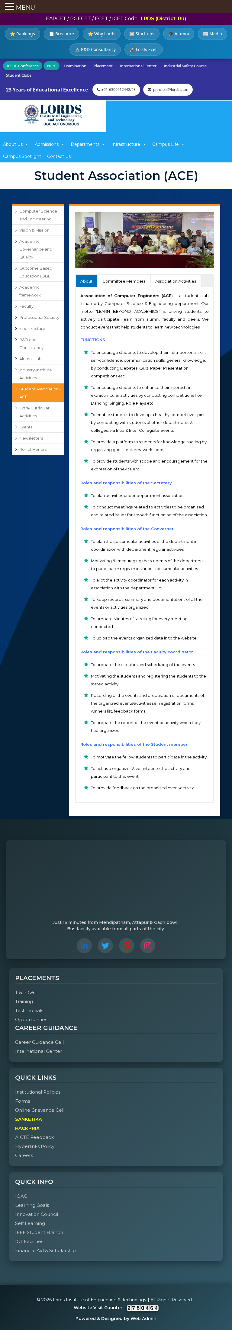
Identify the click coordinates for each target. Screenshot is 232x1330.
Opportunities (31, 1019)
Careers (24, 1155)
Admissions (47, 144)
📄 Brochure (61, 34)
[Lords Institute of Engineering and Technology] (53, 115)
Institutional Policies (37, 1092)
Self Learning (30, 1223)
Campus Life (165, 144)
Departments (85, 144)
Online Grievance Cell (39, 1110)
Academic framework (30, 291)
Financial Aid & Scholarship (45, 1250)
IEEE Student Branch (39, 1232)
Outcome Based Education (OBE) (35, 272)
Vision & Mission (34, 230)
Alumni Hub (30, 358)
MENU (25, 7)
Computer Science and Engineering (38, 215)
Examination (75, 66)
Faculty (26, 306)
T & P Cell (26, 992)
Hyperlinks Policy (34, 1146)
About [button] (86, 281)
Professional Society (39, 317)
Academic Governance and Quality (35, 249)
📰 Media (212, 34)
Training (24, 1001)
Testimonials (29, 1010)
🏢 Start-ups (141, 34)
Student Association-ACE (39, 392)
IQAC (21, 1196)
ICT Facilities (29, 1241)
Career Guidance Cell (39, 1042)
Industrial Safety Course (185, 66)
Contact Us (59, 156)
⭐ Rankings (22, 34)
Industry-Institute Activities (35, 373)
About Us (13, 144)
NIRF (51, 66)
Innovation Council (36, 1214)
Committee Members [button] (123, 281)
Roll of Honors (33, 449)
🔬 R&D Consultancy (95, 49)
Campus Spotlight (22, 156)
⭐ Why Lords (101, 34)
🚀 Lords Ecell (144, 49)
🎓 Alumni (178, 34)
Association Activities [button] (175, 281)
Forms (22, 1101)
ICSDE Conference (23, 66)
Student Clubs (18, 75)
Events (25, 427)
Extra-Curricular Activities (34, 411)
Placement (103, 66)
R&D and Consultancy (31, 343)
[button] (10, 7)
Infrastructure (125, 144)
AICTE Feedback (34, 1137)
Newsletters (31, 438)
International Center (138, 66)
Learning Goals (32, 1205)
